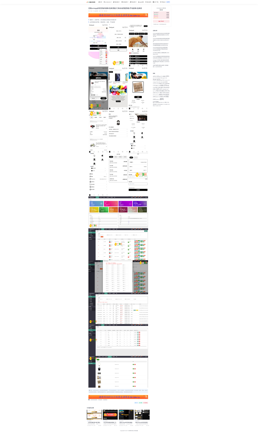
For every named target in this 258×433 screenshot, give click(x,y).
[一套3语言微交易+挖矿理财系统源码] (94, 415)
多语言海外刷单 (94, 399)
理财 (167, 102)
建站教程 (117, 2)
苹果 (155, 105)
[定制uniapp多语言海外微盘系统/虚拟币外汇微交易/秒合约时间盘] (126, 415)
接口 (162, 92)
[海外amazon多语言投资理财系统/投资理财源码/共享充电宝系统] (142, 415)
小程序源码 (165, 89)
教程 (162, 95)
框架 (163, 96)
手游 (158, 92)
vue (165, 82)
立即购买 (162, 21)
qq (162, 80)
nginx (165, 78)
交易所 (162, 83)
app (166, 76)
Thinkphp (167, 80)
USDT (160, 82)
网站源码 (133, 2)
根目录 (158, 96)
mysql (159, 78)
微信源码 (149, 2)
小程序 (159, 89)
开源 (158, 91)
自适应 (167, 104)
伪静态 (157, 85)
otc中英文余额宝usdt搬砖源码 (159, 52)
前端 (163, 85)
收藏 (141, 402)
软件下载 (156, 2)
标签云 (133, 430)
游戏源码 (125, 2)
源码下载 (161, 102)
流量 (158, 99)
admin (156, 76)
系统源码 (156, 104)
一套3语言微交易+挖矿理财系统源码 (94, 423)
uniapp (155, 82)
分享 (137, 402)
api (161, 76)
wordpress (108, 2)
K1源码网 (129, 430)
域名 (163, 87)
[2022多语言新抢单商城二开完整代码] (110, 415)
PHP (156, 80)
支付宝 (157, 94)
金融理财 (96, 11)
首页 (101, 2)
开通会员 (163, 2)
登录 (169, 1)
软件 (159, 105)
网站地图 (136, 430)
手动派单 (100, 399)
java (155, 78)
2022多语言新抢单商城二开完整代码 (110, 423)
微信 (164, 91)
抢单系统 (105, 399)
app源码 (142, 2)
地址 (157, 87)
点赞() (146, 402)
